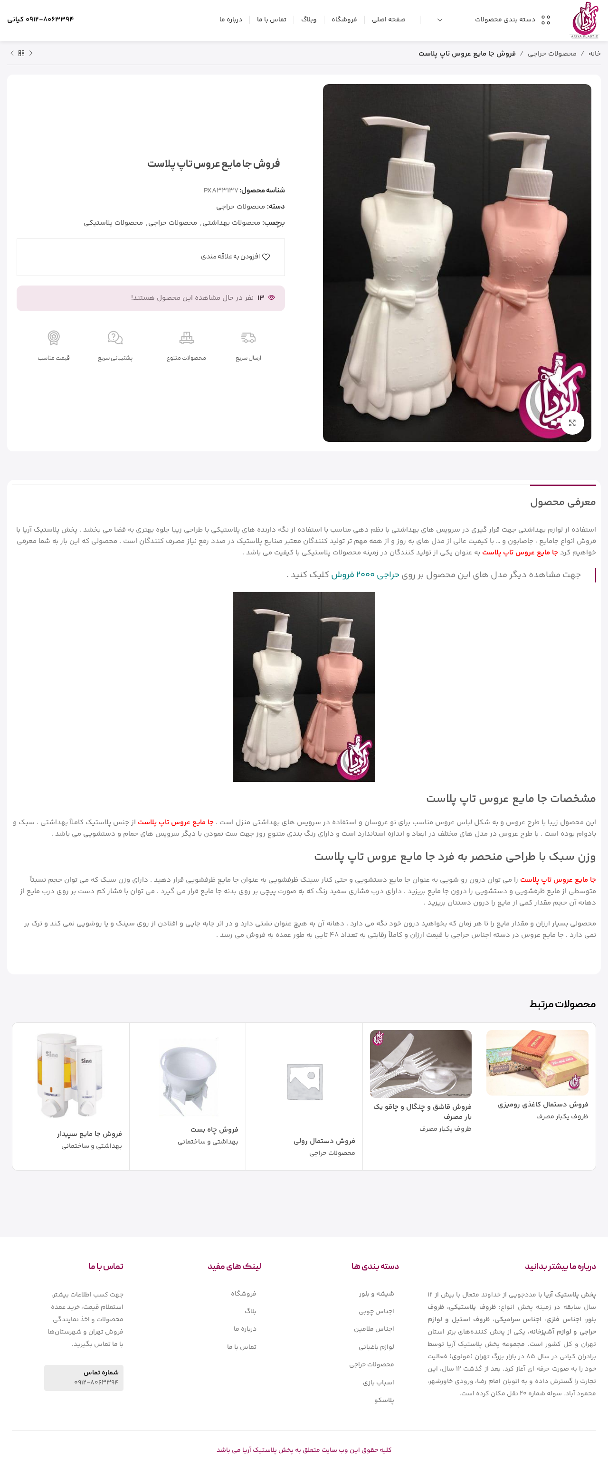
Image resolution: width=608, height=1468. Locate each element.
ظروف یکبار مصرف (562, 1117)
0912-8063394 (50, 19)
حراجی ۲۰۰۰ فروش (365, 575)
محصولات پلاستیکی (113, 223)
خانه (595, 53)
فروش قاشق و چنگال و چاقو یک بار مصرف (422, 1112)
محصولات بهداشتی (231, 223)
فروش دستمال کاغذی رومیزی (543, 1104)
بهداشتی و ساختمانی (208, 1142)
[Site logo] (584, 19)
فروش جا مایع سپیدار (89, 1134)
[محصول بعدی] (12, 53)
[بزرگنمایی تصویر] (572, 423)
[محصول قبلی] (31, 53)
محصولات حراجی (552, 53)
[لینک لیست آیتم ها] (344, 1294)
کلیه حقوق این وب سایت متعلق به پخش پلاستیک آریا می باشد (304, 1450)
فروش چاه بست (214, 1130)
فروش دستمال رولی (324, 1141)
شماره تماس (101, 1373)
